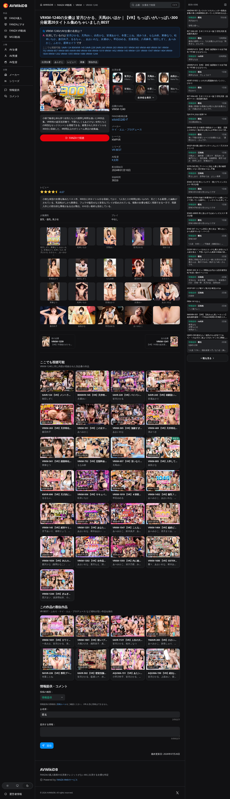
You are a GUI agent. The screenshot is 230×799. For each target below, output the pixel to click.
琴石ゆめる (119, 39)
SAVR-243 (100, 47)
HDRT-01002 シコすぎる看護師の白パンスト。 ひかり (207, 81)
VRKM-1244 (92, 53)
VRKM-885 (63, 50)
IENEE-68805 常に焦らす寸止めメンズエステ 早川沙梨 (207, 214)
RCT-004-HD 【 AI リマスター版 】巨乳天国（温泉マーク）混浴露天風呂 (207, 97)
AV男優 (13, 56)
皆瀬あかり (113, 35)
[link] (92, 5)
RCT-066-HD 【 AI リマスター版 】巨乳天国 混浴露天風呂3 (206, 32)
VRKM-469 (145, 47)
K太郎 (115, 160)
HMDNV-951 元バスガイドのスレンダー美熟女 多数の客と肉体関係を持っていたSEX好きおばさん (207, 11)
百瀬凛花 (133, 39)
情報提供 (14, 90)
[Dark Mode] (27, 785)
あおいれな (92, 39)
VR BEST (116, 149)
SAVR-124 (66, 47)
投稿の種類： (46, 692)
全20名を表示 (144, 97)
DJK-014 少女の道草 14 (196, 114)
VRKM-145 (122, 50)
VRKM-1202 (54, 53)
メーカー (14, 74)
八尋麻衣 (146, 39)
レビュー (71, 62)
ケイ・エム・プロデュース (127, 129)
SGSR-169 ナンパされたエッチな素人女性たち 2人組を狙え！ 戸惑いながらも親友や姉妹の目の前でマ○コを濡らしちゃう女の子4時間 (207, 250)
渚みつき (142, 35)
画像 (82, 62)
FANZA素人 (15, 18)
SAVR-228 (90, 47)
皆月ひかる (72, 35)
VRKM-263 (111, 47)
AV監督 (13, 62)
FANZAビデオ (17, 24)
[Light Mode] (7, 785)
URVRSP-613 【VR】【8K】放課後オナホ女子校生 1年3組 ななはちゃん (207, 50)
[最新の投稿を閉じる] (225, 5)
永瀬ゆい (106, 39)
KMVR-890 (75, 50)
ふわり (57, 43)
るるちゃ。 (77, 39)
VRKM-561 (156, 47)
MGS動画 (14, 37)
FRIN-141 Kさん (193, 301)
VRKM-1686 (79, 53)
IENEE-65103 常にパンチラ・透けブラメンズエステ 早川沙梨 (207, 183)
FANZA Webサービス (67, 785)
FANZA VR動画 (17, 30)
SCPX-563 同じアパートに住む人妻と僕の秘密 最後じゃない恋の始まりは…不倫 (206, 167)
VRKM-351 (122, 47)
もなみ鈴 (154, 35)
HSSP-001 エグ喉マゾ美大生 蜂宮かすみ (204, 288)
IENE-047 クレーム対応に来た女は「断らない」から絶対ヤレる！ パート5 (207, 230)
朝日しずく (159, 39)
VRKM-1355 (67, 53)
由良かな (99, 35)
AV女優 (13, 49)
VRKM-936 (86, 50)
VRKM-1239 (57, 341)
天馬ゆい (87, 35)
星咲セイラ (69, 43)
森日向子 (63, 39)
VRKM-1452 (111, 50)
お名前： (44, 709)
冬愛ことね (128, 35)
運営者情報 (15, 794)
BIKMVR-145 (78, 47)
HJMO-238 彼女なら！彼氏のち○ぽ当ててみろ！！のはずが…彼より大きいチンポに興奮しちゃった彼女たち (207, 336)
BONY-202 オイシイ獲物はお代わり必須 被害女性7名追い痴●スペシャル (207, 271)
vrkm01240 (118, 119)
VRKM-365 (133, 47)
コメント (14, 96)
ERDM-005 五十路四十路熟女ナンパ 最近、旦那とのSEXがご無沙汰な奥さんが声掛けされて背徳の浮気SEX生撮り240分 (207, 128)
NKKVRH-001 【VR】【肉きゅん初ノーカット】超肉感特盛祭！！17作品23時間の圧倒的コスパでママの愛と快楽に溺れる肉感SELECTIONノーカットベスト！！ (207, 315)
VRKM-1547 (147, 50)
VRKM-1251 (134, 50)
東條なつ (167, 35)
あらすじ (58, 62)
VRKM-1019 (98, 50)
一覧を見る (206, 358)
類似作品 (93, 62)
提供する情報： (47, 724)
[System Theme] (17, 785)
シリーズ (14, 81)
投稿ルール (61, 704)
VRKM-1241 (162, 341)
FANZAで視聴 (76, 138)
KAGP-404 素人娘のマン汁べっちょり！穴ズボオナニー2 (207, 146)
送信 (49, 751)
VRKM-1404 (159, 50)
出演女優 (46, 62)
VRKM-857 (52, 50)
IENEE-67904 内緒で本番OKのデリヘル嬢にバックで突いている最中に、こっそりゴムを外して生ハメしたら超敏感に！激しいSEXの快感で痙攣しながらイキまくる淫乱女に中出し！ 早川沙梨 (207, 198)
